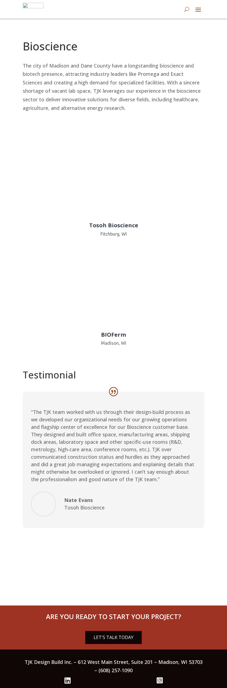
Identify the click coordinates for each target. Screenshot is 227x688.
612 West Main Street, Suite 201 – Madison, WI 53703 (140, 662)
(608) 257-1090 (116, 670)
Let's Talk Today (113, 637)
